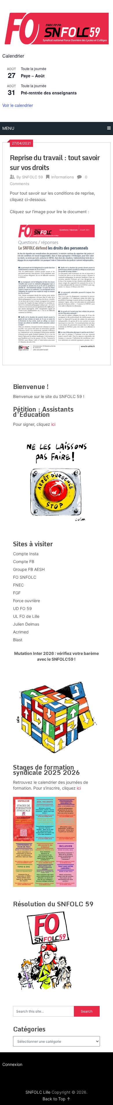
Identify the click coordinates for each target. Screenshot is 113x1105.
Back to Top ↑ (56, 1098)
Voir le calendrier (17, 105)
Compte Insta (26, 553)
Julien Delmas (26, 624)
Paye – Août (33, 75)
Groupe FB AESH (29, 569)
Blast (17, 639)
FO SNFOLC (24, 577)
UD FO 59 (22, 608)
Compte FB (23, 561)
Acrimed (21, 631)
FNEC (18, 584)
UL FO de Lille (26, 616)
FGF (17, 592)
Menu (8, 128)
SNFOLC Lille (37, 1092)
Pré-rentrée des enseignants (49, 93)
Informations (62, 177)
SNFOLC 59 (32, 177)
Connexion (12, 1064)
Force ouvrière (26, 600)
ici (53, 424)
